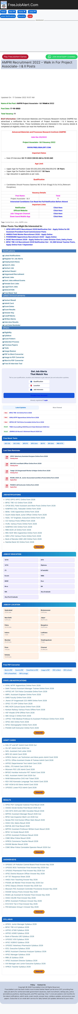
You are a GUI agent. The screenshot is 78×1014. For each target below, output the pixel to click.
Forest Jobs (9, 277)
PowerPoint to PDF (32, 670)
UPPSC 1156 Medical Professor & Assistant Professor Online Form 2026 (34, 719)
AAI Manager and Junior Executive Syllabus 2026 (25, 964)
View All (39, 547)
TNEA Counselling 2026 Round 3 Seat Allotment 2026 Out (29, 427)
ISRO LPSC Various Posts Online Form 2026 (23, 536)
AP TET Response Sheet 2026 (17, 877)
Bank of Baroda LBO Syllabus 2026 (19, 936)
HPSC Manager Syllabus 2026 (17, 955)
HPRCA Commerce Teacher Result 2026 (21, 841)
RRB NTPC (60, 443)
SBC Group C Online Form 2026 (18, 716)
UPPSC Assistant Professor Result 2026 (21, 835)
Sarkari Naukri (10, 271)
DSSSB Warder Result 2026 (16, 844)
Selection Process (11, 342)
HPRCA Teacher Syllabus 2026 (18, 967)
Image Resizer (10, 351)
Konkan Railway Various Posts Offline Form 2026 (25, 710)
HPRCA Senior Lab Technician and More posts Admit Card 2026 (31, 757)
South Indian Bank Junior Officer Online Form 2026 (26, 515)
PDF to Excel (68, 670)
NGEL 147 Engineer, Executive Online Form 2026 (25, 518)
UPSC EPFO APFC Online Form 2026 (20, 500)
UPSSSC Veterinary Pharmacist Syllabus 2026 (24, 945)
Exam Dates (9, 306)
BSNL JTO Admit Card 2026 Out (18, 766)
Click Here (58, 208)
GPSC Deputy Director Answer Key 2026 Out (23, 886)
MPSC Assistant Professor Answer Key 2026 (23, 901)
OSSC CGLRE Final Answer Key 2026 (20, 898)
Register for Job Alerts (13, 259)
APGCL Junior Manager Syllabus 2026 (21, 924)
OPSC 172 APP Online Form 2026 (18, 704)
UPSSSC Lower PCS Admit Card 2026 (21, 788)
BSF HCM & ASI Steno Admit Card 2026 (21, 785)
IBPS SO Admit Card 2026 (16, 754)
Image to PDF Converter (14, 357)
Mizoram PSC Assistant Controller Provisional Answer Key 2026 (31, 889)
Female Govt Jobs (11, 284)
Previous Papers (11, 345)
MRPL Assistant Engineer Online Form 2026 (23, 695)
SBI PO (43, 443)
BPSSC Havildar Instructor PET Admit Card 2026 (25, 772)
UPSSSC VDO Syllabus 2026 (17, 939)
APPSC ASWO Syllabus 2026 (17, 933)
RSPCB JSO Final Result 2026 (17, 826)
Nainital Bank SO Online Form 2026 (19, 542)
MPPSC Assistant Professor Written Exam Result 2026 (27, 829)
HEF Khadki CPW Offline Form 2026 (20, 713)
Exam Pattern (9, 339)
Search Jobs (9, 265)
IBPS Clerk (34, 443)
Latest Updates (21, 407)
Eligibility (8, 332)
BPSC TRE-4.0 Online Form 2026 (20, 413)
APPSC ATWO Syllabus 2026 (17, 930)
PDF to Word (57, 670)
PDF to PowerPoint (10, 673)
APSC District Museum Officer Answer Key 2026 (25, 874)
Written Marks (10, 319)
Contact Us (41, 985)
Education (21, 16)
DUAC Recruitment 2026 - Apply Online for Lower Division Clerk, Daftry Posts (39, 240)
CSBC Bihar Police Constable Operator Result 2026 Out (27, 847)
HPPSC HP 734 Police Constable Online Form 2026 (26, 422)
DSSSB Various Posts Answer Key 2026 (21, 892)
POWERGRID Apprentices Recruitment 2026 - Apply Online (31, 237)
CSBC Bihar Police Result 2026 (17, 838)
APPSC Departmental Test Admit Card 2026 (23, 763)
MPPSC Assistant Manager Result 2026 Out (23, 814)
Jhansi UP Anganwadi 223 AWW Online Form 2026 (26, 701)
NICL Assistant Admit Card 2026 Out (20, 775)
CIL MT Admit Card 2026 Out (17, 748)
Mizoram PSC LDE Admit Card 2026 (20, 769)
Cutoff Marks (9, 316)
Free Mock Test (10, 293)
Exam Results (9, 310)
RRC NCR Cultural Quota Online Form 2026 (22, 707)
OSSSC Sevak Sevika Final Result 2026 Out (23, 808)
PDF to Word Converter (13, 354)
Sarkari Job (9, 268)
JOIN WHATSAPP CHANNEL (64, 57)
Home (3, 12)
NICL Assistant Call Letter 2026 (18, 751)
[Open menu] (12, 11)
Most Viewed (57, 407)
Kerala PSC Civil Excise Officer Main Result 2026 (25, 820)
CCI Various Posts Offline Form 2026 (20, 521)
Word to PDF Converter (13, 360)
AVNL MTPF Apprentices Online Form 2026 (24, 417)
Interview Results (11, 322)
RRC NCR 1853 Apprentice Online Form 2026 (23, 533)
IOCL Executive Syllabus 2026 (17, 948)
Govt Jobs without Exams (14, 280)
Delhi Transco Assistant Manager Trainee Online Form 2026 (29, 688)
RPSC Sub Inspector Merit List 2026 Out (21, 817)
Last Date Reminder (12, 325)
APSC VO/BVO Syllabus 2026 (17, 942)
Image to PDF (45, 670)
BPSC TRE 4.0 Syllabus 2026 (17, 927)
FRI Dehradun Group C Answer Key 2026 (22, 907)
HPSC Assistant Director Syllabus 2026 (21, 961)
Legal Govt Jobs (11, 287)
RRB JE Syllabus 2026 (14, 958)
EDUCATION (9, 290)
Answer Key (9, 313)
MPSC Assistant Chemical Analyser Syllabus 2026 (25, 952)
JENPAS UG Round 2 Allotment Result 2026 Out (25, 431)
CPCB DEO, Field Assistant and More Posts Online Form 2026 (30, 506)
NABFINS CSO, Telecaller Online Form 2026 (23, 509)
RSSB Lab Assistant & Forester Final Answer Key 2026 (27, 895)
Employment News (12, 262)
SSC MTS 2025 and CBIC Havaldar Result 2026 (24, 811)
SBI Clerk (51, 443)
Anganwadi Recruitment (14, 274)
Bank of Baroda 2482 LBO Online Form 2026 (23, 539)
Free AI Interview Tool (13, 364)
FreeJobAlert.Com (23, 5)
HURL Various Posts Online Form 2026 (21, 524)
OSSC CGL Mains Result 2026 (17, 823)
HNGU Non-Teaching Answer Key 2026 (21, 880)
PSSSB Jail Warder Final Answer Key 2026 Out (24, 883)
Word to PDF (8, 670)
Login (30, 16)
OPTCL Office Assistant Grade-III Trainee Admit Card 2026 (29, 760)
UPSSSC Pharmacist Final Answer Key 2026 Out (25, 871)
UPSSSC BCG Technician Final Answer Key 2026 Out (27, 868)
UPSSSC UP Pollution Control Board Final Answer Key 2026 (29, 865)
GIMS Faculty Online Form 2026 (18, 698)
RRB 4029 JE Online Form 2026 (18, 530)
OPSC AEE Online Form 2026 (17, 722)
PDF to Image (23, 673)
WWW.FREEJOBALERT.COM (39, 147)
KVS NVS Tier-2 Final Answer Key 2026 (21, 904)
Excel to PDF (19, 670)
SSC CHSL (16, 443)
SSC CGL (7, 443)
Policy (32, 985)
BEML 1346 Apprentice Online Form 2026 (22, 512)
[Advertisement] (39, 36)
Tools (6, 348)
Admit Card (9, 303)
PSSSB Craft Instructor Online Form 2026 (22, 728)
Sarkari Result (10, 300)
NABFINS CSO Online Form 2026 (18, 527)
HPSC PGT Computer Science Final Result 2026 (24, 805)
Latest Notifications (8, 16)
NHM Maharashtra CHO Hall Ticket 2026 (22, 778)
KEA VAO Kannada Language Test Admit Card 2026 (26, 782)
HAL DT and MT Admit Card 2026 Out (21, 745)
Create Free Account (39, 395)
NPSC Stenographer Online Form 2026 (21, 725)
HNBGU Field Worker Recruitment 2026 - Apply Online (29, 234)
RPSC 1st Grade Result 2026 (17, 832)
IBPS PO (25, 443)
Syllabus (7, 336)
